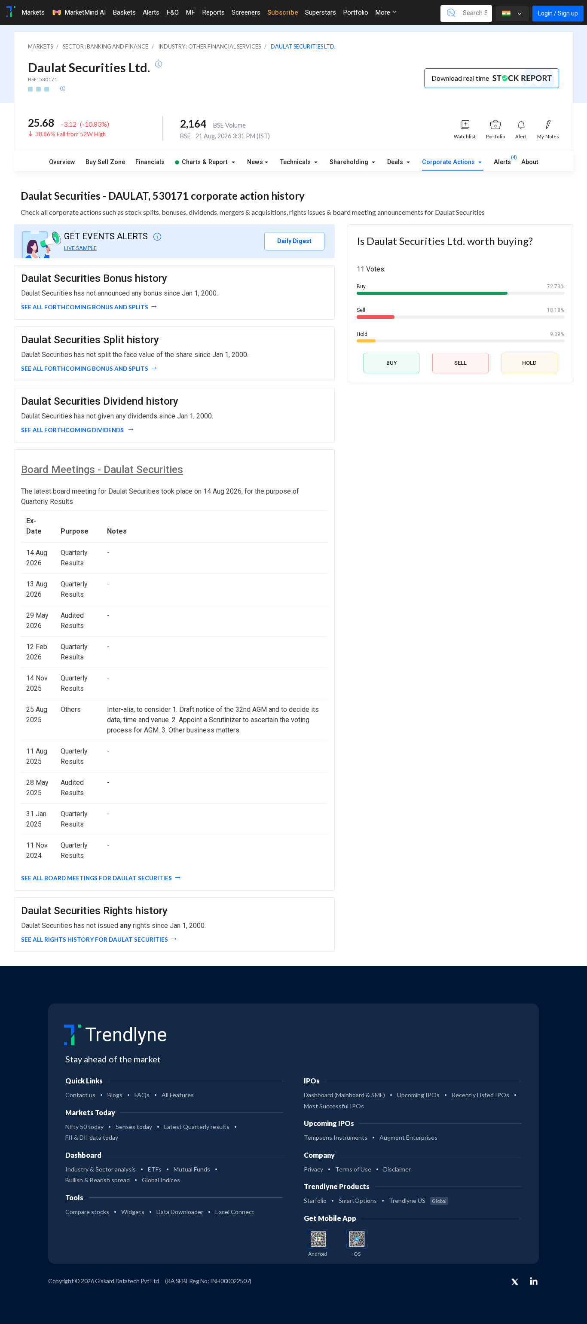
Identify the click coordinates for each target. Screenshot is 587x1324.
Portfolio (355, 12)
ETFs (155, 1169)
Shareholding (350, 162)
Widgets (132, 1211)
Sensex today (134, 1126)
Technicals (296, 162)
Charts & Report (204, 162)
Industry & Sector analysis (100, 1169)
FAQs (142, 1094)
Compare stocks (87, 1211)
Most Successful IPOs (334, 1106)
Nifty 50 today (84, 1126)
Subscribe (282, 12)
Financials (150, 162)
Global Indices (161, 1180)
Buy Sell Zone (105, 162)
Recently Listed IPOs (480, 1094)
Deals (396, 162)
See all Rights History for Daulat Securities (94, 939)
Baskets (124, 12)
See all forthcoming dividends (73, 430)
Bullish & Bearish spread (97, 1180)
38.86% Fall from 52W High (70, 134)
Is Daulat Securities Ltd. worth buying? (445, 241)
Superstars (320, 12)
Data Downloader (179, 1211)
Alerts (151, 12)
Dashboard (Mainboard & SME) (344, 1094)
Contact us (80, 1094)
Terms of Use (353, 1169)
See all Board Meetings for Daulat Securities (96, 878)
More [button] (383, 12)
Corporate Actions (449, 162)
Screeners (246, 12)
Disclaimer (397, 1169)
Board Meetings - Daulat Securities (102, 470)
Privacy (313, 1169)
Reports (213, 12)
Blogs (114, 1094)
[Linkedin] (534, 1281)
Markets (33, 12)
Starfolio (315, 1200)
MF (190, 12)
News (255, 162)
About (529, 162)
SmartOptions (358, 1200)
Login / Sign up (558, 13)
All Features (178, 1094)
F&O (172, 12)
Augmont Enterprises (408, 1137)
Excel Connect (234, 1211)
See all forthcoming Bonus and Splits (84, 307)
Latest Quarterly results (196, 1126)
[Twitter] (514, 1282)
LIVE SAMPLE (80, 248)
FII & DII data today (91, 1137)
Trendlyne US (417, 1200)
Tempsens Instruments (335, 1137)
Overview (62, 162)
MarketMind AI (85, 12)
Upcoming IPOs (418, 1094)
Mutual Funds (192, 1169)
